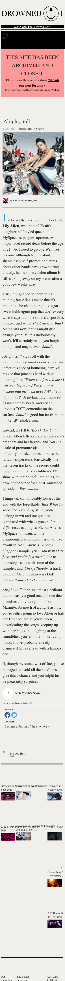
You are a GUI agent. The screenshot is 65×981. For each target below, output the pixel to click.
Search (58, 45)
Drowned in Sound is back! (32, 786)
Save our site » (32, 26)
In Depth (30, 36)
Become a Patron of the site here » (27, 726)
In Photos (45, 36)
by (16, 200)
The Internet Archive (49, 89)
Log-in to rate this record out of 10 (17, 702)
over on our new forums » (39, 82)
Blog (57, 36)
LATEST (5, 771)
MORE (55, 947)
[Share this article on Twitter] (14, 715)
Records (16, 36)
